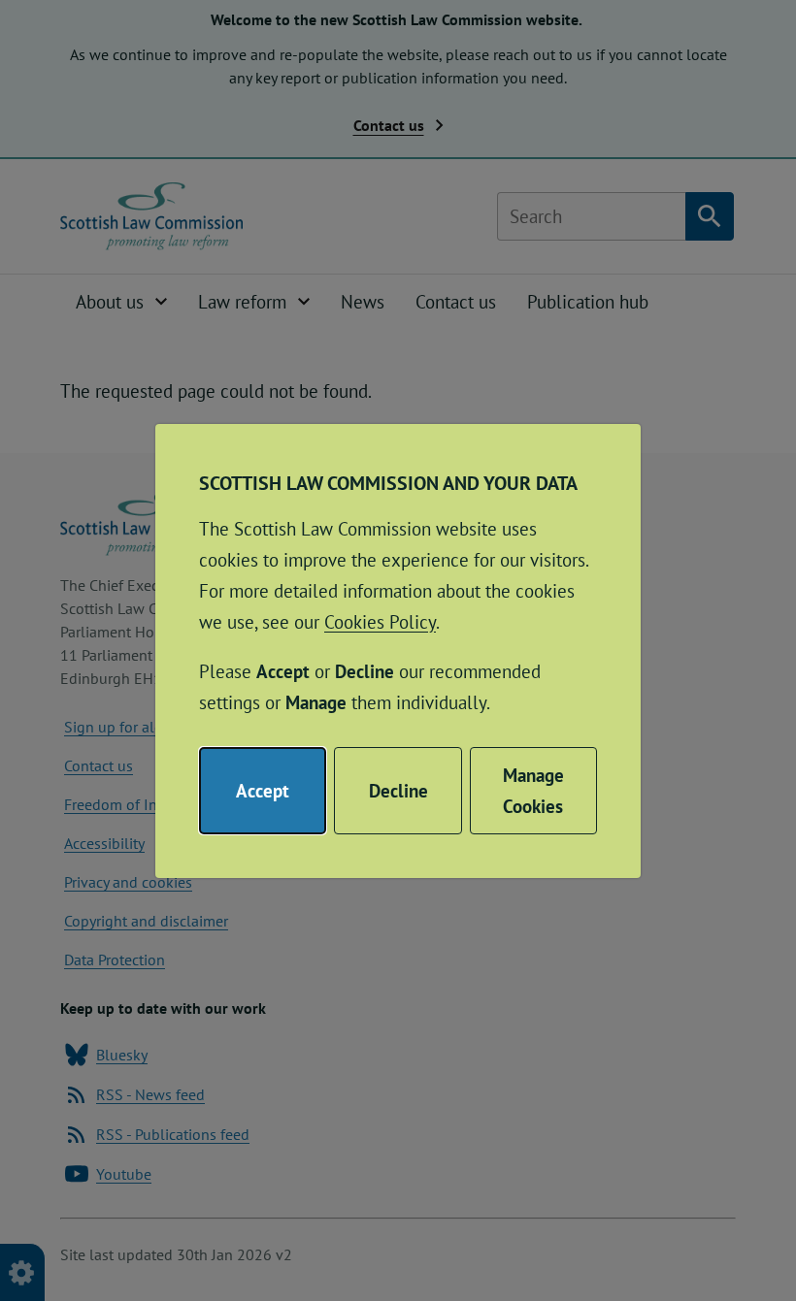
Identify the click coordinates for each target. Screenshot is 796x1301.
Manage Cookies (533, 791)
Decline (398, 790)
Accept (262, 790)
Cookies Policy (380, 622)
